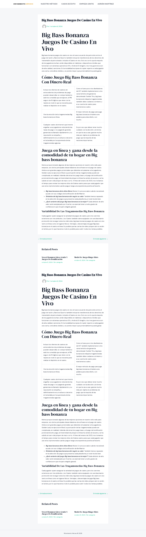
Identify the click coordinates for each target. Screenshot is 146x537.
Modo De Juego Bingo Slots (86, 257)
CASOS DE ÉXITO (68, 4)
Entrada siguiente (100, 239)
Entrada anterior (45, 239)
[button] (126, 4)
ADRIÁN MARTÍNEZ (106, 4)
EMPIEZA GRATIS (86, 4)
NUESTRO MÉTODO (49, 4)
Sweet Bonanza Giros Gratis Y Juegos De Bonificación (55, 258)
